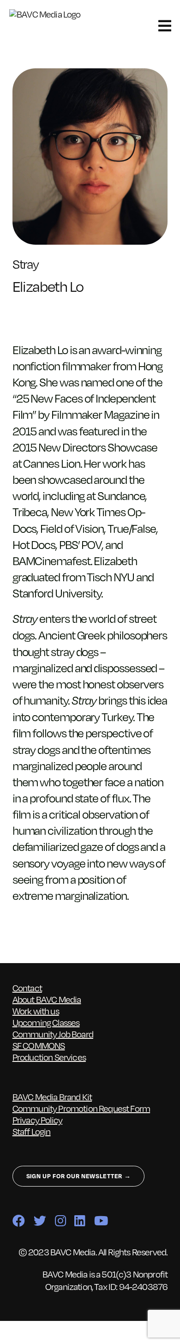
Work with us (35, 1011)
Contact (27, 988)
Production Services (49, 1057)
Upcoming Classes (46, 1022)
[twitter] (40, 1220)
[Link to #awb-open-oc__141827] (164, 25)
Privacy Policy (37, 1120)
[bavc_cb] (50, 14)
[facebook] (18, 1220)
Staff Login (31, 1131)
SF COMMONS (38, 1045)
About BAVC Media (46, 999)
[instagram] (60, 1220)
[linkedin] (79, 1220)
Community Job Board (52, 1034)
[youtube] (101, 1220)
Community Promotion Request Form (81, 1108)
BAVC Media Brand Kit (52, 1097)
